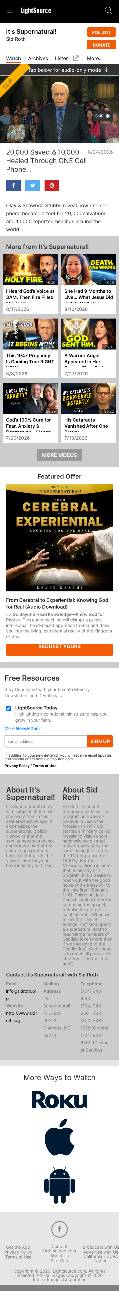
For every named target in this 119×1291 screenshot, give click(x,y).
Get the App (18, 1247)
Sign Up (100, 741)
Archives (38, 58)
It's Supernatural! (31, 31)
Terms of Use (44, 765)
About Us (59, 1256)
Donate (101, 45)
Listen (62, 58)
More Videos (59, 455)
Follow (101, 32)
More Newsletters (22, 728)
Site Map (59, 1261)
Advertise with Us (100, 1252)
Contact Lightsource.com (59, 1248)
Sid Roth (16, 39)
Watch (13, 58)
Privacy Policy (17, 765)
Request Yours (59, 646)
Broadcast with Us (101, 1247)
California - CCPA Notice (101, 1258)
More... (95, 58)
